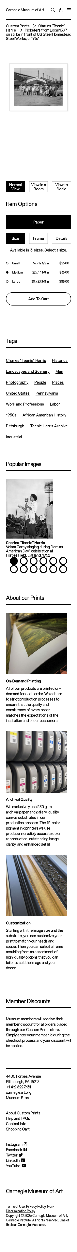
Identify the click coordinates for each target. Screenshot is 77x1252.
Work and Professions (25, 404)
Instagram (14, 1144)
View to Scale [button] (61, 187)
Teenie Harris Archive (49, 426)
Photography (17, 382)
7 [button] (14, 569)
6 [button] (63, 561)
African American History (44, 415)
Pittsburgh (15, 426)
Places (58, 382)
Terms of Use (15, 1206)
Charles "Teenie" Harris (26, 360)
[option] (38, 520)
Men (59, 371)
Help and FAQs (18, 1118)
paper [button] (38, 222)
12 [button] (63, 569)
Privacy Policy (36, 1206)
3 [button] (34, 561)
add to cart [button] (38, 299)
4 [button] (43, 561)
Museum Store (18, 1097)
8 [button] (24, 569)
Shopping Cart (17, 1129)
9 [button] (34, 569)
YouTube (13, 1165)
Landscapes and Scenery (28, 371)
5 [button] (53, 561)
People (40, 382)
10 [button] (43, 569)
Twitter (11, 1155)
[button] (38, 263)
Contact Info (16, 1123)
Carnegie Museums (31, 1224)
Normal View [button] (15, 187)
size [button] (15, 238)
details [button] (62, 238)
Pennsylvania (47, 393)
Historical (60, 360)
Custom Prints (17, 26)
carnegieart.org (18, 1092)
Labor (55, 404)
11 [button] (53, 569)
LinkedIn (13, 1160)
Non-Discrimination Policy (30, 1208)
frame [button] (38, 238)
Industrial (14, 437)
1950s (11, 415)
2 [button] (24, 561)
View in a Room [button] (38, 187)
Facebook (14, 1149)
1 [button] (14, 561)
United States (18, 393)
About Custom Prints (23, 1113)
